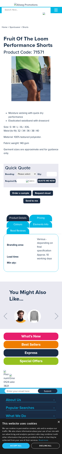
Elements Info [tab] (40, 224)
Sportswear (15, 27)
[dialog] (31, 436)
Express (31, 353)
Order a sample (20, 193)
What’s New (31, 336)
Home (4, 27)
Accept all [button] (16, 445)
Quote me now (46, 181)
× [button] (58, 422)
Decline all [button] (45, 445)
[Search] (46, 15)
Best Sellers (31, 344)
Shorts (25, 27)
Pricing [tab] (41, 218)
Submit (47, 391)
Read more (43, 440)
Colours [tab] (18, 224)
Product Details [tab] (17, 218)
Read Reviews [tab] (18, 230)
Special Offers (31, 361)
